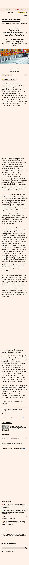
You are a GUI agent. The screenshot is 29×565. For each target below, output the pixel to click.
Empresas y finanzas (11, 20)
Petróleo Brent (25, 9)
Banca (3, 23)
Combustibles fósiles (14, 438)
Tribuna (13, 27)
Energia (17, 23)
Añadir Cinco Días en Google (9, 79)
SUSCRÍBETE (21, 12)
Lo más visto (5, 530)
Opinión (3, 438)
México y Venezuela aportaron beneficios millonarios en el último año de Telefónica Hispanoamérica (14, 512)
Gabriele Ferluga (14, 431)
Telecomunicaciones (10, 23)
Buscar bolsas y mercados (9, 543)
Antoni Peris (14, 69)
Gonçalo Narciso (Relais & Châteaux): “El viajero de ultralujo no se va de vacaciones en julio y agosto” (14, 506)
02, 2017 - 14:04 (14, 71)
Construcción (24, 23)
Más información (5, 445)
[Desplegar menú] (3, 12)
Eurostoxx (8, 551)
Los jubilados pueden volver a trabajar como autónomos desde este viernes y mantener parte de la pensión (15, 536)
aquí (24, 448)
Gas (7, 438)
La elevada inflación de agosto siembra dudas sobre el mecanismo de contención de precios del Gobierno (14, 523)
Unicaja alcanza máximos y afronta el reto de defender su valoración (14, 517)
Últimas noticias (6, 501)
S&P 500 (14, 9)
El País (25, 15)
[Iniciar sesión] (26, 12)
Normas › (25, 418)
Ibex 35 (3, 9)
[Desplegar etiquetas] (26, 438)
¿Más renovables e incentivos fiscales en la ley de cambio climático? (18, 428)
